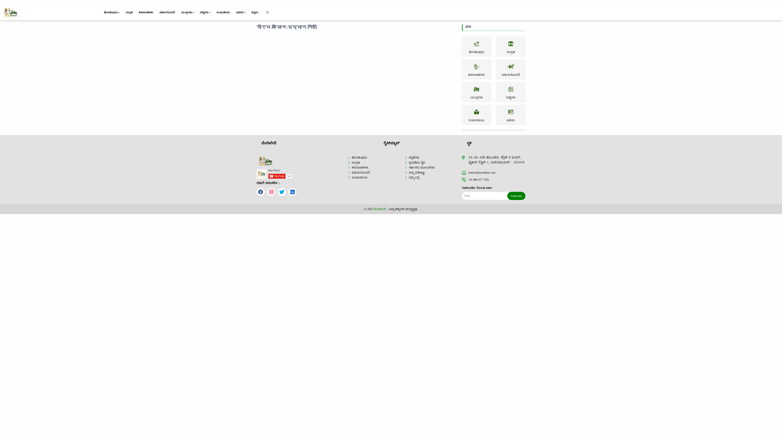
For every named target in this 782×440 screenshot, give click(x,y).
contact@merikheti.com (481, 172)
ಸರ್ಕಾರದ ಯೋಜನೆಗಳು (422, 167)
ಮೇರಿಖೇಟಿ (380, 209)
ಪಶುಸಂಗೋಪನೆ (167, 12)
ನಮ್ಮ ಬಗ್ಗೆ (414, 177)
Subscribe (516, 196)
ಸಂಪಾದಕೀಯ (223, 12)
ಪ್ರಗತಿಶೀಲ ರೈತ (417, 162)
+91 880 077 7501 (478, 179)
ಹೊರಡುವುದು (359, 157)
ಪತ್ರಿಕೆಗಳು (414, 157)
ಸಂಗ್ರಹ (129, 12)
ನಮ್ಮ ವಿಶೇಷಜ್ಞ (417, 172)
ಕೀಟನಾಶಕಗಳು (146, 12)
